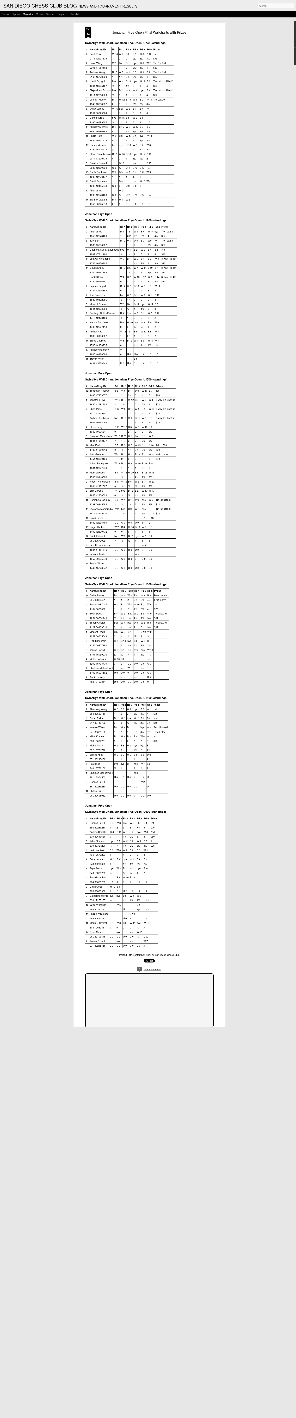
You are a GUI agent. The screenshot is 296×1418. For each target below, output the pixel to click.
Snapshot (62, 14)
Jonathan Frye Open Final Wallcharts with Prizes (149, 32)
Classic (5, 14)
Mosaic (40, 14)
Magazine (28, 14)
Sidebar (50, 14)
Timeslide (75, 14)
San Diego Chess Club (167, 955)
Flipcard (16, 14)
